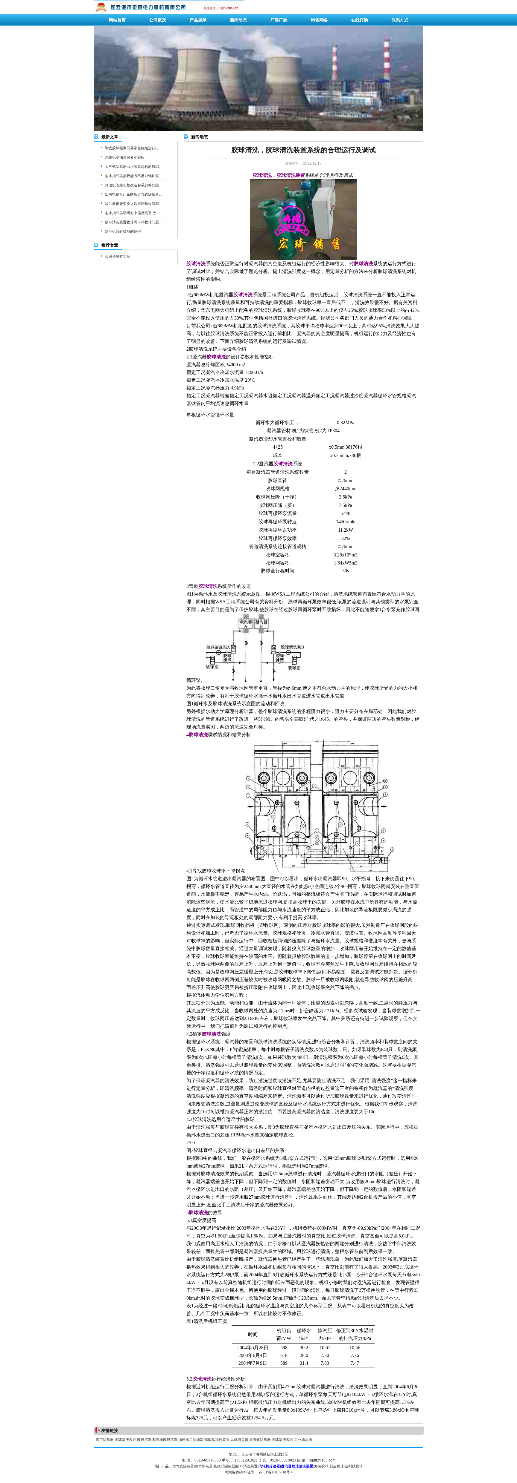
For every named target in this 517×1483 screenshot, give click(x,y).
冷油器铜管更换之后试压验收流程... (133, 204)
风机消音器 (239, 1440)
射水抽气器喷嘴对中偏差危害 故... (132, 213)
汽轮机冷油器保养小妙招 (125, 157)
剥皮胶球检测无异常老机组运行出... (133, 148)
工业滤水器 (303, 1440)
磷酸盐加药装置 (216, 1440)
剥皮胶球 (336, 1466)
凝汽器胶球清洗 (164, 1440)
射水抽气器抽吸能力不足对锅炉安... (133, 176)
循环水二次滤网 (190, 1440)
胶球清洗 (144, 1440)
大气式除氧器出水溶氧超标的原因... (133, 167)
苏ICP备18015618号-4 (276, 1472)
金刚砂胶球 (354, 1466)
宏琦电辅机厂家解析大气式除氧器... (133, 194)
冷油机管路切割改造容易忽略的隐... (133, 185)
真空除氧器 (105, 1440)
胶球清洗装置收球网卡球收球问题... (133, 222)
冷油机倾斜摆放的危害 (123, 231)
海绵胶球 (321, 1466)
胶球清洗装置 (125, 1440)
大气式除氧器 (183, 1466)
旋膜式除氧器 (260, 1440)
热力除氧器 (204, 1466)
